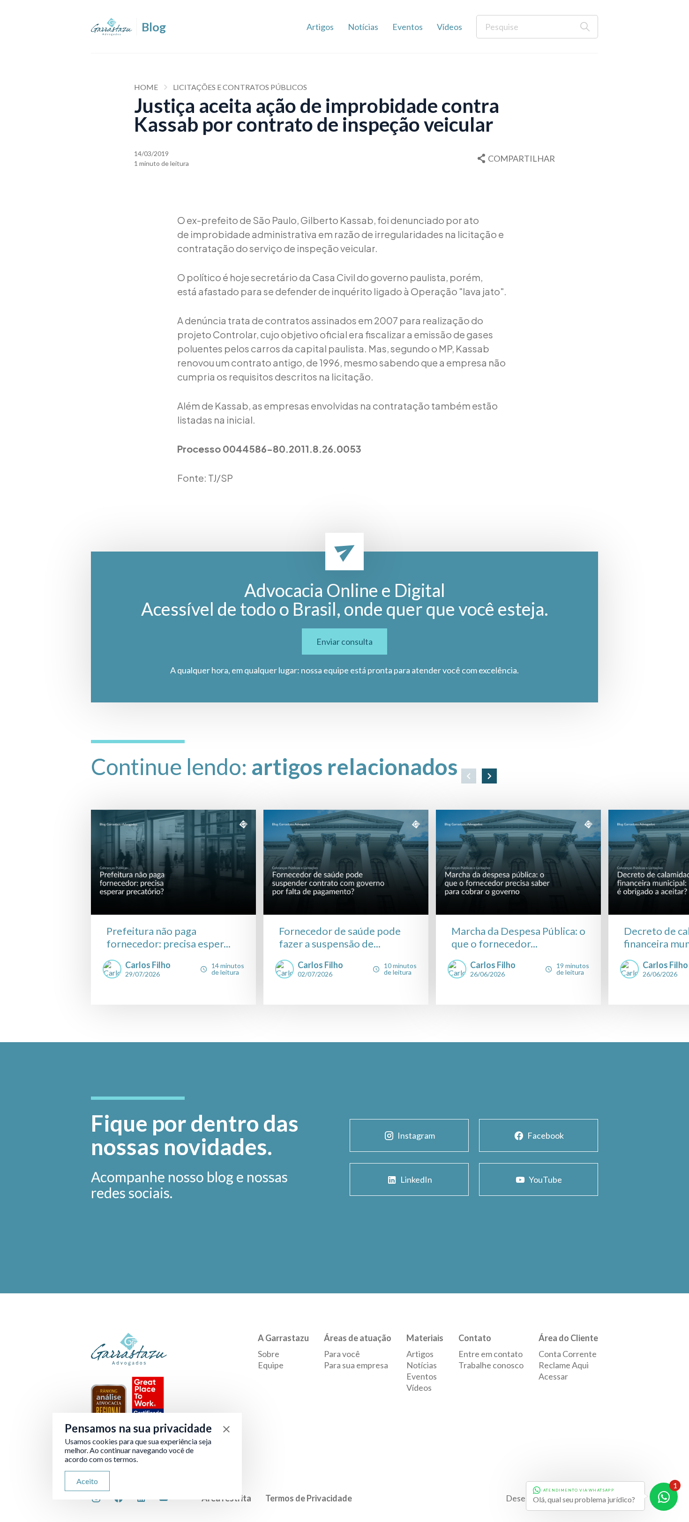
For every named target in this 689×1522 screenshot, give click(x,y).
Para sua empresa (356, 1365)
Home (146, 86)
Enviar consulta (344, 641)
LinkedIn (416, 1179)
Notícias (363, 27)
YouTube (545, 1179)
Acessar (553, 1376)
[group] (173, 907)
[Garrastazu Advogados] (111, 27)
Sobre (268, 1354)
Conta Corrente (568, 1354)
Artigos (320, 27)
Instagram (416, 1135)
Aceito (87, 1481)
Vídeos (449, 27)
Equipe (271, 1365)
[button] (468, 775)
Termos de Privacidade (308, 1498)
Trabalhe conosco (491, 1365)
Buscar (585, 26)
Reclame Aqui (564, 1365)
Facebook (545, 1135)
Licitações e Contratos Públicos (240, 86)
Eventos (407, 27)
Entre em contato (490, 1354)
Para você (342, 1354)
